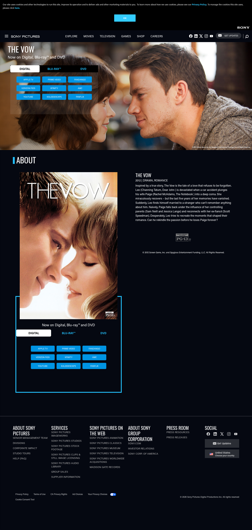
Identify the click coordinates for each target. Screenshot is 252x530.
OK (125, 17)
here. (17, 7)
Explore (71, 36)
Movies (88, 36)
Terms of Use (39, 494)
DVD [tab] (83, 69)
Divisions (19, 443)
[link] (243, 27)
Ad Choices (77, 494)
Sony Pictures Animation (106, 437)
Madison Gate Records (105, 467)
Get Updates (231, 35)
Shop (141, 36)
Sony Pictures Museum (105, 448)
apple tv (28, 79)
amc (80, 88)
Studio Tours (22, 453)
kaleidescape (54, 96)
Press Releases (176, 437)
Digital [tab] (25, 69)
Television (107, 36)
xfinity (54, 88)
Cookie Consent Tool (24, 499)
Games (126, 36)
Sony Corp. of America (143, 453)
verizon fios (28, 88)
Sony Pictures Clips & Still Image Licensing (66, 456)
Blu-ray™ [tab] (54, 69)
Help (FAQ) (19, 458)
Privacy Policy (21, 494)
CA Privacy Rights (59, 494)
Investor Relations (141, 448)
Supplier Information (65, 476)
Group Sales (59, 471)
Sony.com (134, 443)
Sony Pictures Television (107, 453)
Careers (157, 36)
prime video (54, 79)
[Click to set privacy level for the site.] (114, 494)
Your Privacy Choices (97, 494)
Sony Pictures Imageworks (60, 434)
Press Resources (177, 432)
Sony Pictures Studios (66, 440)
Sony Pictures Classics (106, 443)
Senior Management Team (30, 437)
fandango (80, 79)
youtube (28, 96)
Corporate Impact (25, 448)
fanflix (80, 96)
